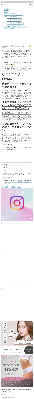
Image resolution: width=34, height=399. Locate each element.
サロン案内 (7, 9)
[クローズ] (1, 31)
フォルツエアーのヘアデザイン (15, 19)
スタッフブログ (5, 43)
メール (4, 167)
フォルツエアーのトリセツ (14, 18)
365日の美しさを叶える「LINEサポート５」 (15, 27)
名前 (4, 164)
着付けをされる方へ (9, 28)
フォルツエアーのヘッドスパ (14, 22)
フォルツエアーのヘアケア (14, 21)
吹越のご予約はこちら (11, 74)
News (11, 98)
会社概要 (6, 12)
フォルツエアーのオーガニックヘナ (13, 15)
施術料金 (6, 10)
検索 (31, 4)
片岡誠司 (24, 98)
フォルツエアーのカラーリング (15, 24)
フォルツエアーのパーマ (13, 25)
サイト (4, 170)
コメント (5, 151)
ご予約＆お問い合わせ (10, 13)
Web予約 (3, 394)
